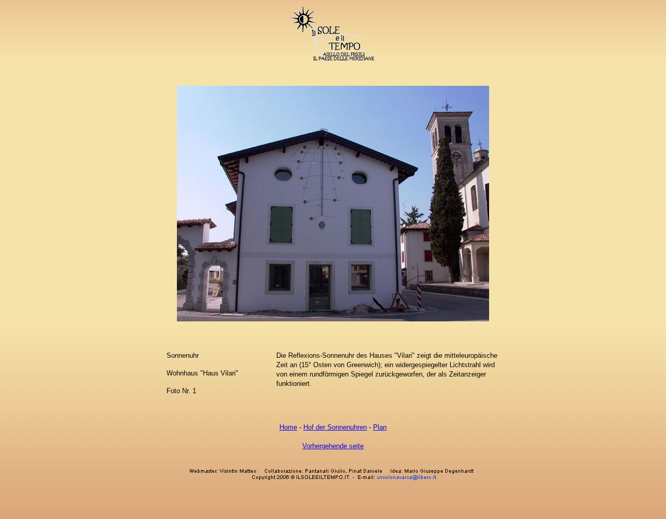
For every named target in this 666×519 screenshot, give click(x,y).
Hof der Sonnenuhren (335, 427)
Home (288, 427)
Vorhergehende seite (333, 446)
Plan (380, 427)
